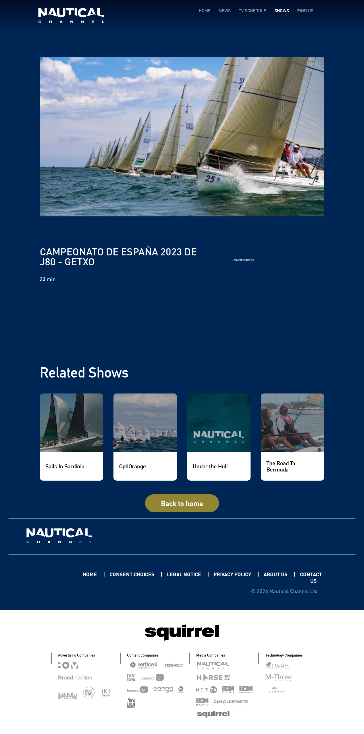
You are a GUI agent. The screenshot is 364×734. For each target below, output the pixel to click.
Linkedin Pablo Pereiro (47, 574)
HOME (204, 10)
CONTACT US (311, 577)
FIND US (305, 10)
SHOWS (281, 10)
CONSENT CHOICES (132, 574)
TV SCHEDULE (252, 10)
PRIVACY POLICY (233, 574)
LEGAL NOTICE (184, 574)
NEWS (225, 10)
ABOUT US (276, 574)
